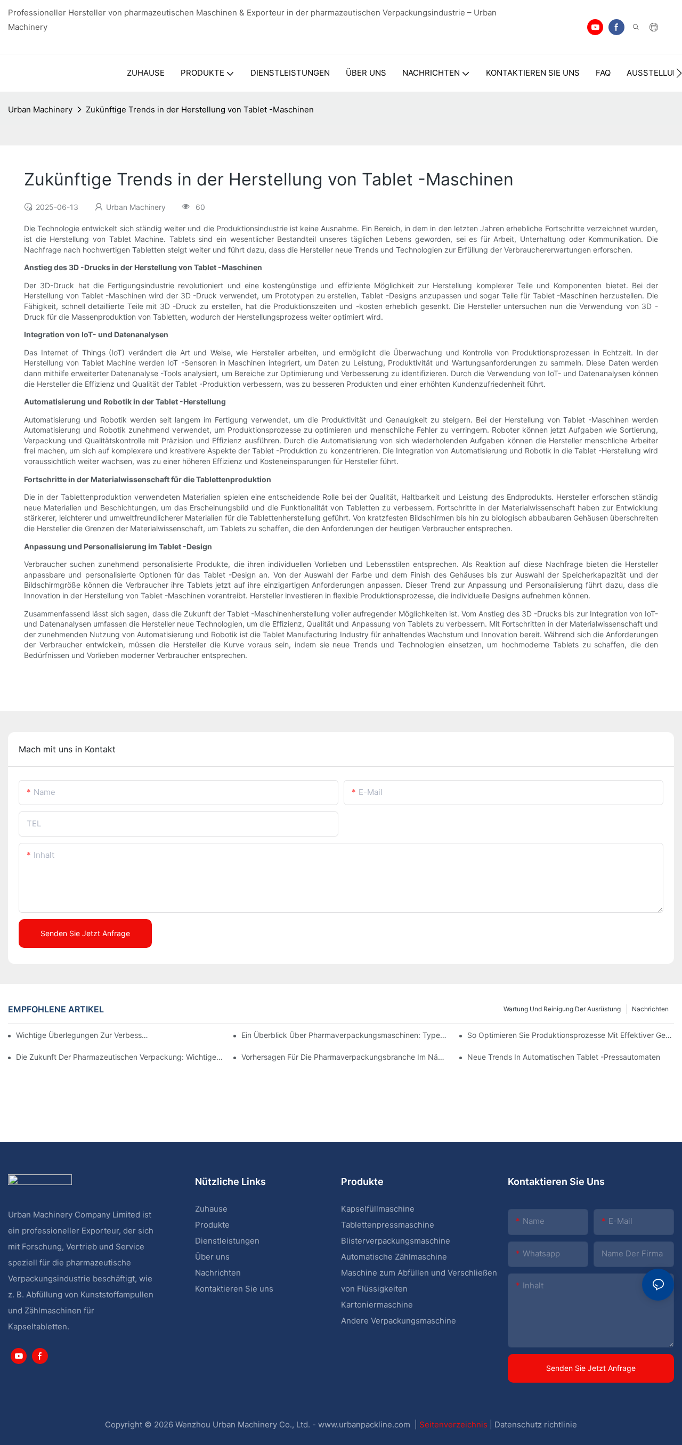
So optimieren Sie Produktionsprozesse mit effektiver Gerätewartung (570, 1035)
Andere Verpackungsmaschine (398, 1321)
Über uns (212, 1257)
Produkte (213, 1225)
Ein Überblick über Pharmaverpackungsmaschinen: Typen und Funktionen (344, 1035)
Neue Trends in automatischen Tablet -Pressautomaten (563, 1056)
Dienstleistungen (227, 1241)
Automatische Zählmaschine (394, 1257)
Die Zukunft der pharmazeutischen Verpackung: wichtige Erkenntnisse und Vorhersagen (119, 1056)
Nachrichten (650, 1009)
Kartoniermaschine (377, 1305)
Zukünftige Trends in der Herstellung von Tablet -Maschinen (200, 109)
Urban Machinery (40, 109)
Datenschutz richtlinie (535, 1424)
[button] (679, 73)
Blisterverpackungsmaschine (395, 1241)
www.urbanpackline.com (365, 1424)
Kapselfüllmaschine (378, 1209)
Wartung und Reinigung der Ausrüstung (562, 1009)
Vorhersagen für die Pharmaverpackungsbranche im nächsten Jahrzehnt (344, 1056)
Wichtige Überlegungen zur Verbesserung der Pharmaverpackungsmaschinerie (83, 1035)
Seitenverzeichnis (454, 1424)
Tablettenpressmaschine (387, 1225)
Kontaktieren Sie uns (234, 1289)
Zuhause (211, 1209)
